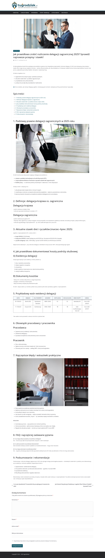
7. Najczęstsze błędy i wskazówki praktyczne (27, 110)
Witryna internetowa (17, 533)
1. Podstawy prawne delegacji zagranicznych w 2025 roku (30, 97)
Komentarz (15, 500)
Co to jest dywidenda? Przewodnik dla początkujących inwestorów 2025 (31, 485)
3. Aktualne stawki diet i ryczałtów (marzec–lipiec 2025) (29, 102)
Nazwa (14, 519)
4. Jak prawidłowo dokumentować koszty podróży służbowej (31, 104)
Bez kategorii (16, 50)
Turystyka (15, 12)
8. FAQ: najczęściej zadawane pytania (25, 112)
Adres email (15, 526)
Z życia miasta (55, 12)
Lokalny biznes (25, 12)
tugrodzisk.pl (26, 554)
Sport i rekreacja (44, 12)
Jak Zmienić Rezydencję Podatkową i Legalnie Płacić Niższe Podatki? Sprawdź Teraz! (73, 485)
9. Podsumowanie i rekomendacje (24, 114)
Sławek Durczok (24, 60)
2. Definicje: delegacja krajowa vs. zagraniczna (27, 99)
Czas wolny (64, 12)
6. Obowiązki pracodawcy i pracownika (25, 108)
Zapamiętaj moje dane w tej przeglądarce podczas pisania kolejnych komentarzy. (35, 541)
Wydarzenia (34, 12)
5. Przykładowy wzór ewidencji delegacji (25, 106)
